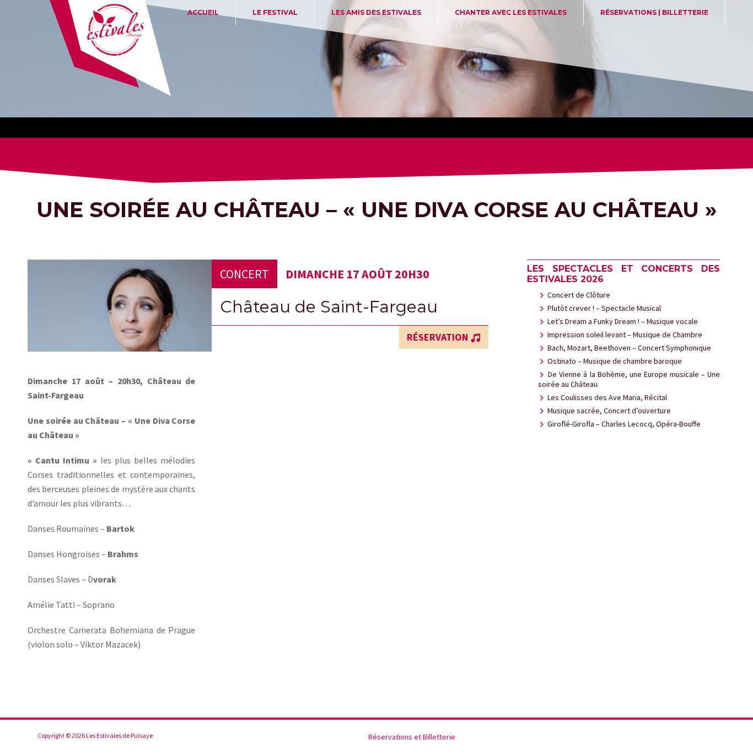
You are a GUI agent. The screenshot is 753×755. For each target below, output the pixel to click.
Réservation (437, 337)
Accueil (203, 12)
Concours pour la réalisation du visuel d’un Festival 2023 (518, 737)
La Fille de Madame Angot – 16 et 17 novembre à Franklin (593, 737)
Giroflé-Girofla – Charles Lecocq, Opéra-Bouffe (624, 424)
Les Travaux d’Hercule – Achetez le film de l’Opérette (650, 737)
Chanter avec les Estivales (511, 12)
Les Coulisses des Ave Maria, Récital (607, 397)
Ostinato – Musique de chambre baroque (614, 361)
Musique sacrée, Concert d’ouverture (609, 411)
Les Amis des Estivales (376, 12)
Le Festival (275, 12)
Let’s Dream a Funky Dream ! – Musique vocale (622, 321)
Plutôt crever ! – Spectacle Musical (604, 308)
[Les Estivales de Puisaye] (109, 49)
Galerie (575, 737)
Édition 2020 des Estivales (556, 737)
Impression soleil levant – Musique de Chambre (624, 334)
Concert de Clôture (578, 295)
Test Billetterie (706, 737)
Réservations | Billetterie (654, 12)
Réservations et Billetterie (687, 737)
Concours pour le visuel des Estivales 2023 (537, 737)
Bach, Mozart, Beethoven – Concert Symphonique (629, 348)
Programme (668, 737)
